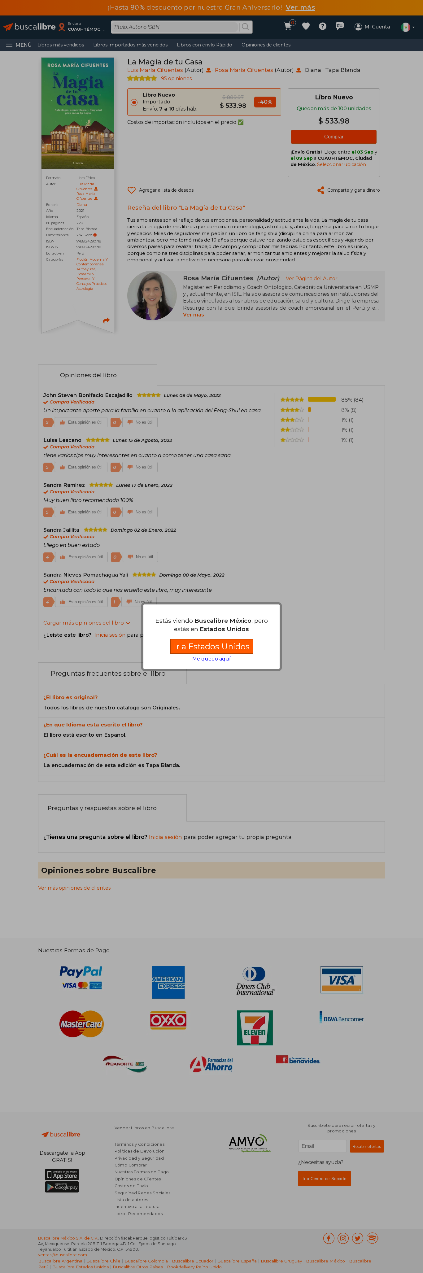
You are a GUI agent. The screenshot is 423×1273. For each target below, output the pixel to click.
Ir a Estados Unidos (212, 646)
